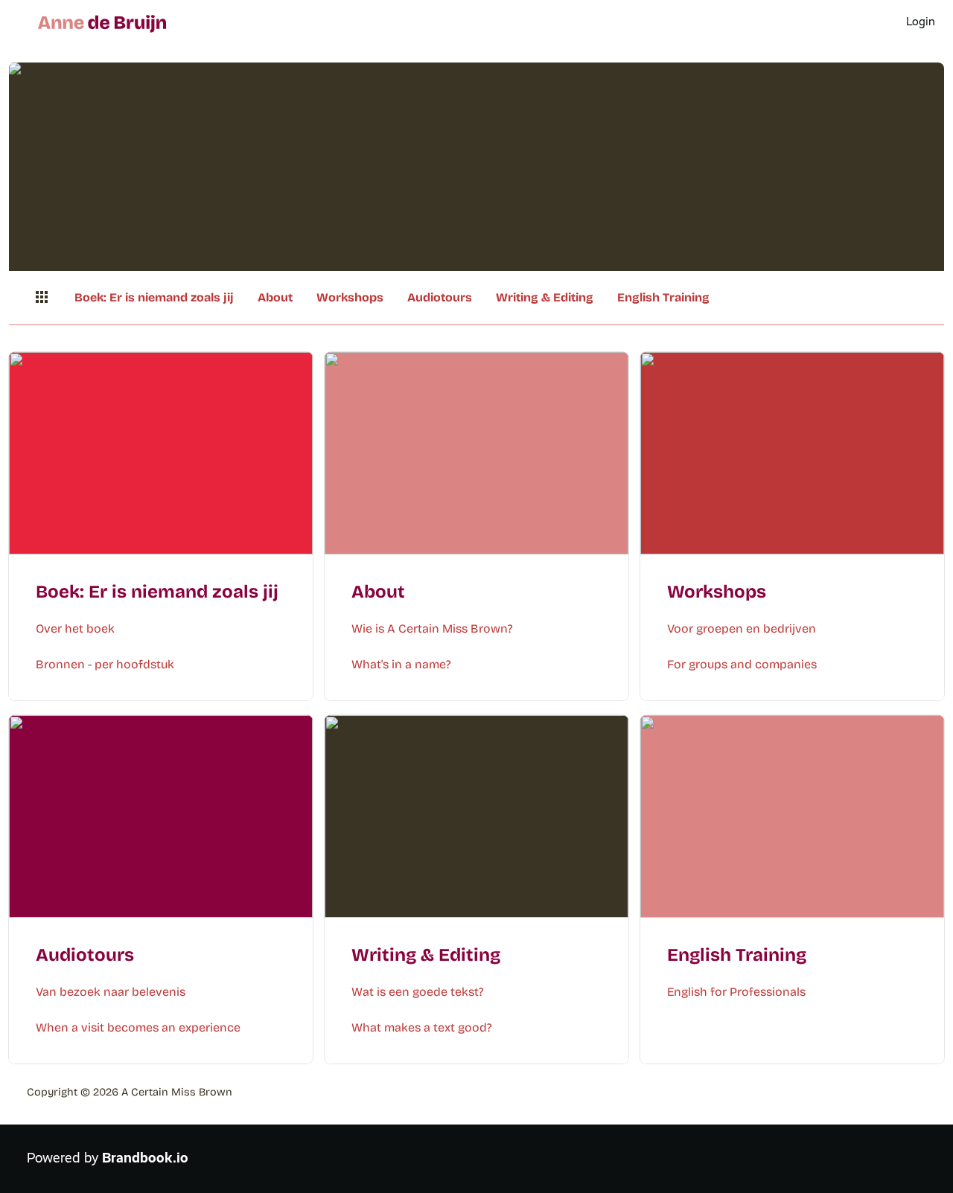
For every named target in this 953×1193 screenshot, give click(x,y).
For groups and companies (742, 664)
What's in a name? (401, 664)
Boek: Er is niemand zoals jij (154, 297)
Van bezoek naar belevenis (110, 992)
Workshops (349, 297)
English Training (663, 297)
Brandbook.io (145, 1158)
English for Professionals (736, 992)
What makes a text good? (421, 1027)
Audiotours (439, 297)
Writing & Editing (544, 297)
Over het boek (75, 628)
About (275, 297)
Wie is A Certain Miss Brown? (432, 628)
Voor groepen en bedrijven (741, 628)
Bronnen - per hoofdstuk (105, 664)
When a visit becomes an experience (138, 1027)
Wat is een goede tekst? (417, 992)
